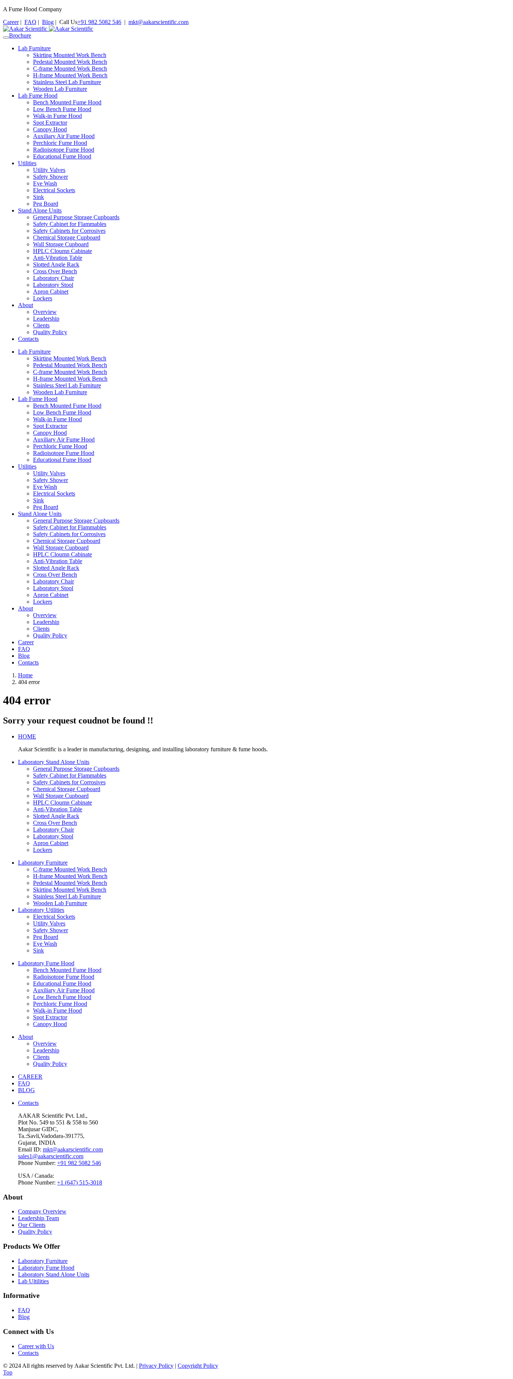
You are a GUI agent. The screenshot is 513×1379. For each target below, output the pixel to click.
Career (11, 22)
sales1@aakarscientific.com (50, 1156)
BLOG (26, 1090)
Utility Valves (49, 170)
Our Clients (31, 1225)
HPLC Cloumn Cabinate (62, 251)
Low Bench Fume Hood (62, 109)
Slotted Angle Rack (56, 264)
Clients (41, 325)
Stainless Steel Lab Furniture (67, 82)
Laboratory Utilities (41, 910)
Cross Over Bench (55, 271)
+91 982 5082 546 (99, 22)
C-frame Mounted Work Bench (70, 68)
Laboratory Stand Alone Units (53, 762)
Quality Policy (50, 332)
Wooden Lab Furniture (60, 89)
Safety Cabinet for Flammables (69, 224)
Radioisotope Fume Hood (63, 149)
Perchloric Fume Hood (60, 143)
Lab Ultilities (33, 1281)
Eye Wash (45, 183)
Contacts (28, 339)
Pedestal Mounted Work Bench (70, 62)
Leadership (46, 318)
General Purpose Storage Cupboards (76, 217)
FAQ (30, 22)
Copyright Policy (198, 1365)
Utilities (27, 163)
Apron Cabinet (50, 291)
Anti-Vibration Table (57, 258)
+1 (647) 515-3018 (79, 1182)
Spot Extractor (50, 122)
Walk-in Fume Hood (57, 116)
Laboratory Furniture (43, 862)
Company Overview (42, 1211)
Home (25, 675)
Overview (45, 312)
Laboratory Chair (53, 278)
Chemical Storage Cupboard (66, 237)
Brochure (20, 35)
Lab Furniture (34, 48)
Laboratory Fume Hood (46, 963)
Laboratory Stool (53, 285)
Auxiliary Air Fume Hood (64, 136)
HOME (27, 736)
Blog (48, 22)
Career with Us (36, 1346)
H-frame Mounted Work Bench (70, 75)
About (25, 305)
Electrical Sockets (54, 190)
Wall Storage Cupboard (61, 244)
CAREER (30, 1076)
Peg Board (45, 203)
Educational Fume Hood (62, 156)
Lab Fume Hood (37, 95)
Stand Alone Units (40, 210)
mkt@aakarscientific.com (158, 22)
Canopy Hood (50, 129)
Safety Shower (50, 176)
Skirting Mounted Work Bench (69, 55)
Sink (38, 197)
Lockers (42, 298)
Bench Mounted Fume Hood (67, 102)
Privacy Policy (156, 1365)
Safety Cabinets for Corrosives (69, 231)
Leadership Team (38, 1218)
